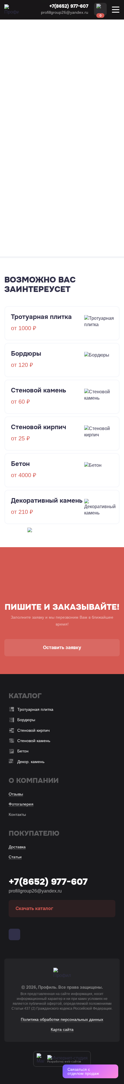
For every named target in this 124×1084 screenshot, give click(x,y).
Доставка (17, 847)
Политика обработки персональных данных (62, 1019)
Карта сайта (62, 1029)
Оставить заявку (62, 647)
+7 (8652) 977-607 (51, 147)
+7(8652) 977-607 (68, 6)
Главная (12, 42)
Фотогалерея (21, 804)
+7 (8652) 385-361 (48, 154)
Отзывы (16, 794)
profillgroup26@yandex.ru (64, 12)
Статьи (15, 857)
